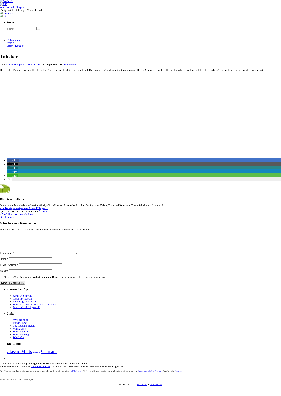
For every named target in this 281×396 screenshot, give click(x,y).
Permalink (43, 211)
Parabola (142, 385)
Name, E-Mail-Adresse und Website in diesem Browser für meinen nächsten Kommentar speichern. (55, 277)
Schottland (49, 352)
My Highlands (20, 319)
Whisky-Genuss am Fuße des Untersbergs (34, 304)
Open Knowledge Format (149, 371)
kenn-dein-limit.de (40, 366)
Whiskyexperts (20, 331)
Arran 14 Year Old (22, 295)
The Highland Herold (24, 325)
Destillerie (36, 352)
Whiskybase (19, 328)
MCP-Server (76, 371)
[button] (13, 160)
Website (4, 271)
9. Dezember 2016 (32, 64)
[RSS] (3, 4)
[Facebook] (6, 1)
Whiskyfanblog (21, 334)
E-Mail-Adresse (9, 265)
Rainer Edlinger (14, 64)
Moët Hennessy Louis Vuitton (16, 214)
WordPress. (156, 385)
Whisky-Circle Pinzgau (12, 7)
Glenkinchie (7, 217)
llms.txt (178, 371)
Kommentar (7, 253)
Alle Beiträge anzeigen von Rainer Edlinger (24, 208)
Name (4, 259)
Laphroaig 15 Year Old (25, 301)
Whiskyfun (18, 337)
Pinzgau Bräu (20, 322)
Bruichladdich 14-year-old (26, 307)
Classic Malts (19, 351)
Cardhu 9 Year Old (22, 298)
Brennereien (70, 64)
